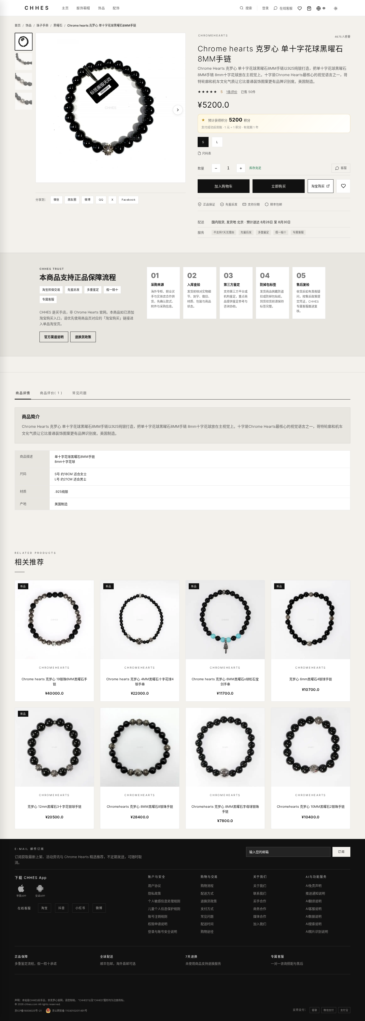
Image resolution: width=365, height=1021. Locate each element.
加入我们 (259, 924)
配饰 (116, 8)
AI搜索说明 (314, 924)
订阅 (341, 852)
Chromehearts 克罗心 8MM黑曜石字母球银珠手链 (225, 808)
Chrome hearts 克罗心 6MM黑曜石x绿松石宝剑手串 (225, 681)
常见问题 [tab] (79, 393)
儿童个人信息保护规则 (164, 909)
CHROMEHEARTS (213, 35)
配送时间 (207, 924)
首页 (18, 25)
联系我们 (259, 893)
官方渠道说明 (54, 337)
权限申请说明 (157, 924)
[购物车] (309, 8)
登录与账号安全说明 (162, 931)
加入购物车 (224, 186)
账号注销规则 (157, 916)
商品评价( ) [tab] (51, 393)
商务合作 (259, 909)
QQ (101, 199)
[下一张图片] (178, 110)
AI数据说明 (314, 916)
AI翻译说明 (314, 901)
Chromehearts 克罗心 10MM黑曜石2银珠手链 (311, 806)
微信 (56, 199)
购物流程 (207, 886)
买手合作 (259, 901)
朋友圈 (72, 199)
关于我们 (259, 886)
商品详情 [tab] (23, 393)
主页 (65, 8)
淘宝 (44, 908)
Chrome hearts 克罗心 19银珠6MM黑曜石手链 (54, 681)
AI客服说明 (314, 909)
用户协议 (154, 886)
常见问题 (207, 916)
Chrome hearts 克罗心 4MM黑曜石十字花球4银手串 (140, 681)
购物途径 (207, 931)
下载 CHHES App (31, 877)
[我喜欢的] (299, 8)
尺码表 (206, 153)
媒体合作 (259, 916)
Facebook (128, 199)
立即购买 (278, 186)
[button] (205, 141)
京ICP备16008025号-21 (28, 1010)
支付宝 (344, 1010)
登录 (265, 8)
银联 (314, 1010)
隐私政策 (154, 893)
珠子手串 (42, 25)
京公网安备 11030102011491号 (69, 1010)
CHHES (37, 8)
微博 (87, 199)
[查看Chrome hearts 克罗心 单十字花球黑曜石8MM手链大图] (110, 108)
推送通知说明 (315, 893)
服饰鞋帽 (83, 8)
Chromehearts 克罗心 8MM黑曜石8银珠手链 (140, 806)
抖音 (61, 908)
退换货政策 (83, 337)
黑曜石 (57, 25)
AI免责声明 (314, 886)
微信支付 (329, 1010)
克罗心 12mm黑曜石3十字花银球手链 (54, 806)
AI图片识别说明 (317, 931)
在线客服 (24, 908)
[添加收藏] (343, 186)
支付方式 (207, 909)
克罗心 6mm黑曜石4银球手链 (310, 679)
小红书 (80, 908)
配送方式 (207, 893)
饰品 (101, 8)
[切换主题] (335, 8)
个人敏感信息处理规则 (164, 901)
